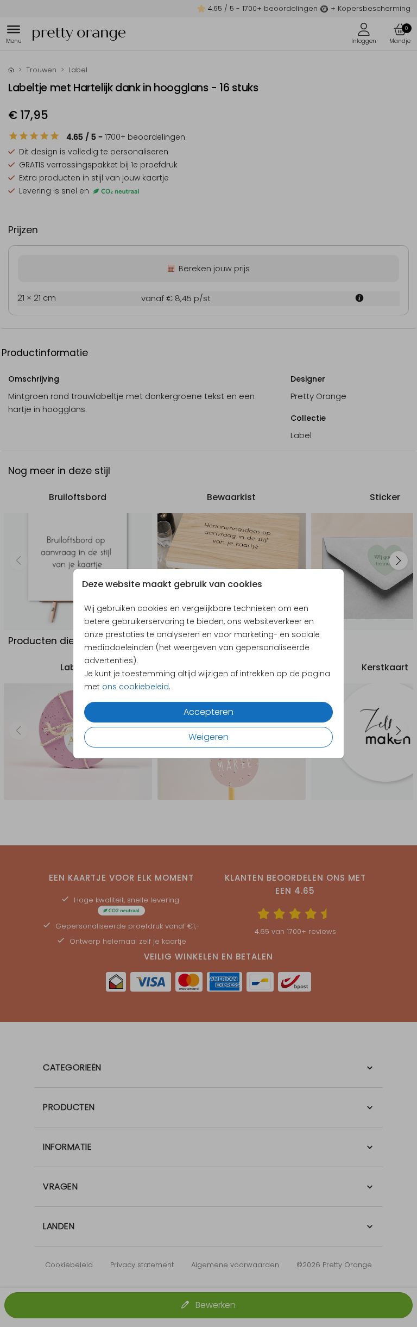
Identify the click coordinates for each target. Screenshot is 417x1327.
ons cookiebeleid (135, 686)
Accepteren (208, 712)
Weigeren (208, 737)
